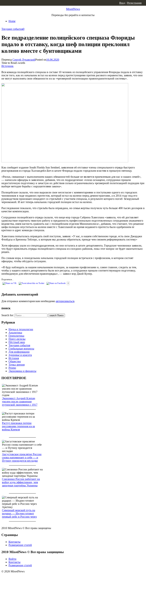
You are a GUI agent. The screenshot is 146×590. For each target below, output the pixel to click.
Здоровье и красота (20, 354)
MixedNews (73, 9)
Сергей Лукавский (23, 59)
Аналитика (15, 332)
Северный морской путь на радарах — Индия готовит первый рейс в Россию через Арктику (19, 515)
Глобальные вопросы (21, 348)
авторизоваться (65, 301)
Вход (122, 2)
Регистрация (134, 2)
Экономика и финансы (22, 371)
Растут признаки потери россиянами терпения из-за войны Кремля (18, 426)
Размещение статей (20, 545)
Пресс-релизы (17, 338)
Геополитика (16, 335)
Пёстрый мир (17, 342)
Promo (12, 367)
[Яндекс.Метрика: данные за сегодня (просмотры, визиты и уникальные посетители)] (29, 577)
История (14, 358)
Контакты (14, 541)
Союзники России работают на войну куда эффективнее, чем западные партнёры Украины (21, 482)
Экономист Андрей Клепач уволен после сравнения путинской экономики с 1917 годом (19, 403)
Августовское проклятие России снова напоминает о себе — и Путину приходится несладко (21, 457)
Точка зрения (17, 364)
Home (12, 21)
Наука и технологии (21, 329)
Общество (15, 361)
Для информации (19, 351)
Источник (7, 66)
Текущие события (12, 28)
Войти (12, 558)
